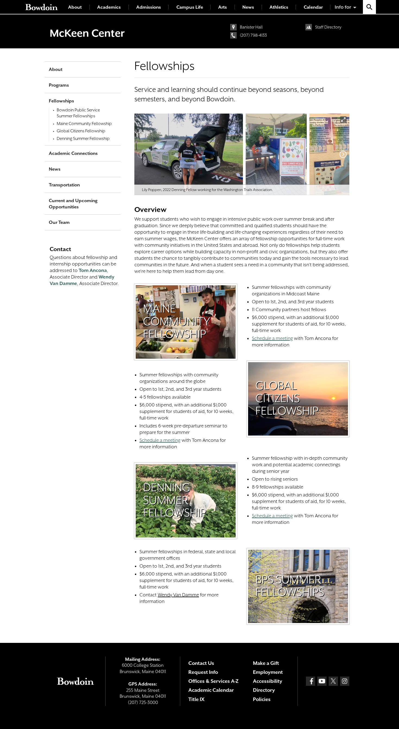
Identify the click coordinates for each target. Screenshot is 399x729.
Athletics (279, 7)
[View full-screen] (343, 119)
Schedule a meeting (160, 440)
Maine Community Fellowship (84, 123)
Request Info (203, 672)
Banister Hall (251, 27)
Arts (222, 7)
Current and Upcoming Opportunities (73, 203)
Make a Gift (266, 663)
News (248, 7)
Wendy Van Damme (178, 594)
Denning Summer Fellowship (83, 138)
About (75, 7)
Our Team (59, 222)
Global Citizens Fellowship (81, 131)
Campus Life (189, 7)
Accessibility (267, 681)
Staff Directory (328, 27)
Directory (264, 690)
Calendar (313, 7)
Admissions (148, 7)
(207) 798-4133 (253, 35)
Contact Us (201, 663)
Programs (59, 85)
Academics (109, 7)
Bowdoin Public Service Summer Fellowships (78, 113)
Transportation (64, 184)
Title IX (196, 699)
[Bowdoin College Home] (41, 7)
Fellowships (61, 101)
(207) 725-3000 (143, 702)
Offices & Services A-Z (213, 681)
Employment (268, 672)
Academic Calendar (211, 690)
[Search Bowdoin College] (369, 7)
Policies (262, 699)
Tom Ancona (93, 270)
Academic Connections (73, 153)
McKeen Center (87, 33)
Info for (343, 7)
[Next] (343, 154)
